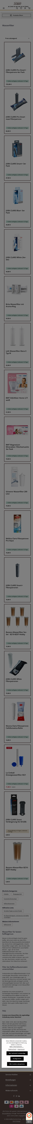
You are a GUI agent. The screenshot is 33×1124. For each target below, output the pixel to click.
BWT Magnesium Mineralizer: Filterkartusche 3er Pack (17, 447)
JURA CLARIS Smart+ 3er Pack (16, 165)
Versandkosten (6, 1113)
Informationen (11, 1085)
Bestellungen (11, 1080)
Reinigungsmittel (17, 894)
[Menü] (4, 8)
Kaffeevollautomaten (9, 903)
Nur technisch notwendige (17, 1053)
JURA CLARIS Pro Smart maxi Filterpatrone (15, 118)
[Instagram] (17, 1096)
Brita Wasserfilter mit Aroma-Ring (15, 305)
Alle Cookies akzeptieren (17, 1064)
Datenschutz (12, 1049)
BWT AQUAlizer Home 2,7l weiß (17, 399)
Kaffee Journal (7, 924)
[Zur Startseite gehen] (16, 3)
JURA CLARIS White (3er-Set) (16, 258)
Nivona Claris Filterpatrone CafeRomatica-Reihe (17, 727)
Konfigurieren (17, 1059)
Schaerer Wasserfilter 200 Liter (16, 493)
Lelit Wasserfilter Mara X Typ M (16, 352)
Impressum (21, 1049)
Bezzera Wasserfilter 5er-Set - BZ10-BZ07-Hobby (16, 633)
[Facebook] (14, 1096)
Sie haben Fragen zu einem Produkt (13, 911)
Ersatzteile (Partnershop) (10, 899)
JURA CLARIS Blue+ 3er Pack (15, 211)
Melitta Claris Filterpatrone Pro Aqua (17, 539)
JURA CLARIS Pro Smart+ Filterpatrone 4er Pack (16, 71)
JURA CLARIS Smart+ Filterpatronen (14, 586)
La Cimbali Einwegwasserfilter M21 (16, 774)
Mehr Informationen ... (16, 1047)
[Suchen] (17, 8)
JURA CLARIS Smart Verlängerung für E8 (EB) (16, 820)
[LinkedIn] (19, 1096)
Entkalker (6, 894)
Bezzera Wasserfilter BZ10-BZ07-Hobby (17, 868)
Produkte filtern (18, 15)
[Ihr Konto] (25, 8)
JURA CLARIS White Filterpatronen (14, 680)
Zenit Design (16, 1121)
